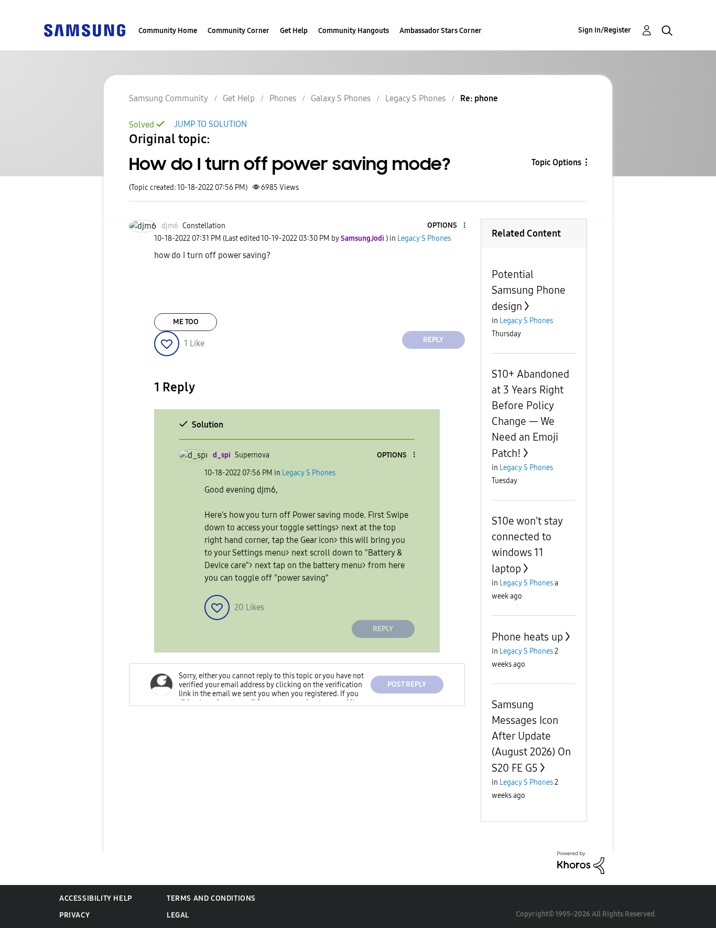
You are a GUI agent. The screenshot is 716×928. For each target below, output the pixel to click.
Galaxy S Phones (341, 98)
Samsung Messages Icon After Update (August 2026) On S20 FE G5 (531, 736)
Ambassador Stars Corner (440, 30)
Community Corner (238, 30)
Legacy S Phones (415, 98)
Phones (282, 98)
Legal (178, 915)
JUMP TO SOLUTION (210, 124)
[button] (446, 226)
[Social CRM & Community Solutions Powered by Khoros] (580, 862)
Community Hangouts (353, 30)
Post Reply (406, 684)
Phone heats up (527, 637)
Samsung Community (168, 98)
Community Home (167, 30)
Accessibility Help (95, 898)
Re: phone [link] (479, 98)
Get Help (294, 30)
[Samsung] (84, 30)
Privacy (74, 915)
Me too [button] (186, 321)
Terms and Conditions (211, 898)
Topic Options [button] (556, 162)
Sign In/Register (604, 30)
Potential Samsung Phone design (529, 290)
